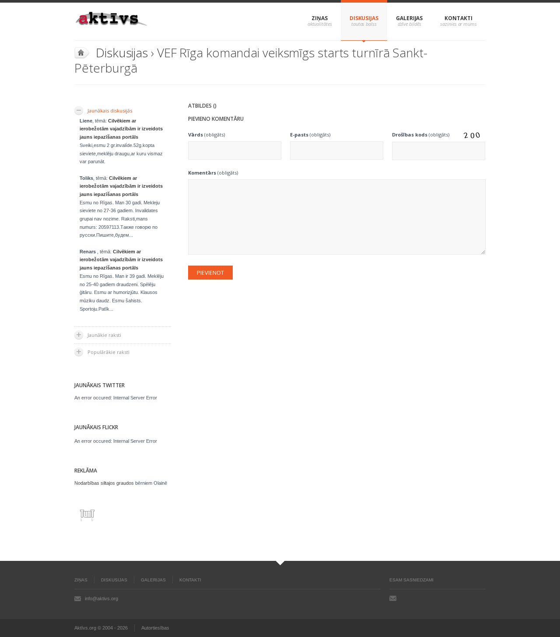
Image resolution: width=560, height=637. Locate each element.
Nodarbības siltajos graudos (104, 483)
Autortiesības (155, 627)
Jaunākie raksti (104, 335)
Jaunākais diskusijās (110, 110)
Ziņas (320, 18)
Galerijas (409, 18)
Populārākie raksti (109, 352)
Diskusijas (364, 18)
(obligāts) (206, 134)
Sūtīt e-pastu (392, 598)
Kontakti (458, 18)
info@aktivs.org (101, 598)
